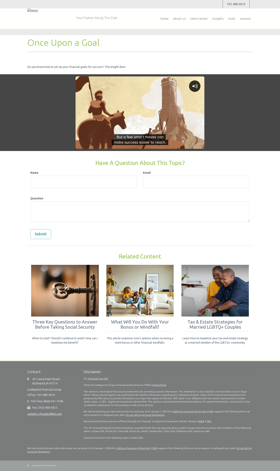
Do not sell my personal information (145, 415)
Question (36, 198)
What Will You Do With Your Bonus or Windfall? (140, 324)
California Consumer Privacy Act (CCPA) (193, 411)
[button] (179, 18)
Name (34, 172)
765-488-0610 (236, 4)
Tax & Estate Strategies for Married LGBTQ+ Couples (215, 324)
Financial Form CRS (98, 378)
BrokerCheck (159, 385)
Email (147, 172)
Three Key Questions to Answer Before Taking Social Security (64, 324)
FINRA (201, 421)
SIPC (209, 421)
